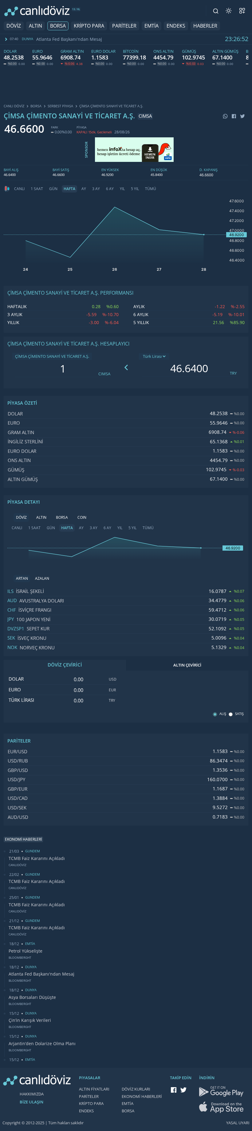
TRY (233, 373)
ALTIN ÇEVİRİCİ (187, 665)
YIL (122, 189)
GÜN (53, 189)
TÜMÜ (150, 189)
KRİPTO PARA (89, 26)
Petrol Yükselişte (25, 951)
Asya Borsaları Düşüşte (32, 997)
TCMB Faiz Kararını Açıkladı (37, 858)
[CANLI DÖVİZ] (37, 11)
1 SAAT (37, 189)
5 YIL (135, 189)
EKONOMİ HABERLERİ (142, 1096)
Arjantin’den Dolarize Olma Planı (42, 1043)
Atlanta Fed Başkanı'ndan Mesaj (69, 39)
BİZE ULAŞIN (31, 1102)
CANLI (19, 189)
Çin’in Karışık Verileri (30, 1020)
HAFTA (69, 189)
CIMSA (104, 374)
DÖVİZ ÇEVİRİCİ (65, 665)
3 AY (96, 189)
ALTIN (35, 26)
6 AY (110, 189)
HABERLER (205, 26)
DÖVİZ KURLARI (136, 1089)
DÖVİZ (13, 26)
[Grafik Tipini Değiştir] (7, 189)
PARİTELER (124, 26)
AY (83, 189)
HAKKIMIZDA (32, 1094)
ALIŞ (222, 714)
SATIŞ (239, 714)
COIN (81, 517)
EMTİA (151, 26)
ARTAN (22, 578)
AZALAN (42, 578)
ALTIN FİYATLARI (94, 1089)
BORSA (58, 26)
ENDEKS (176, 26)
